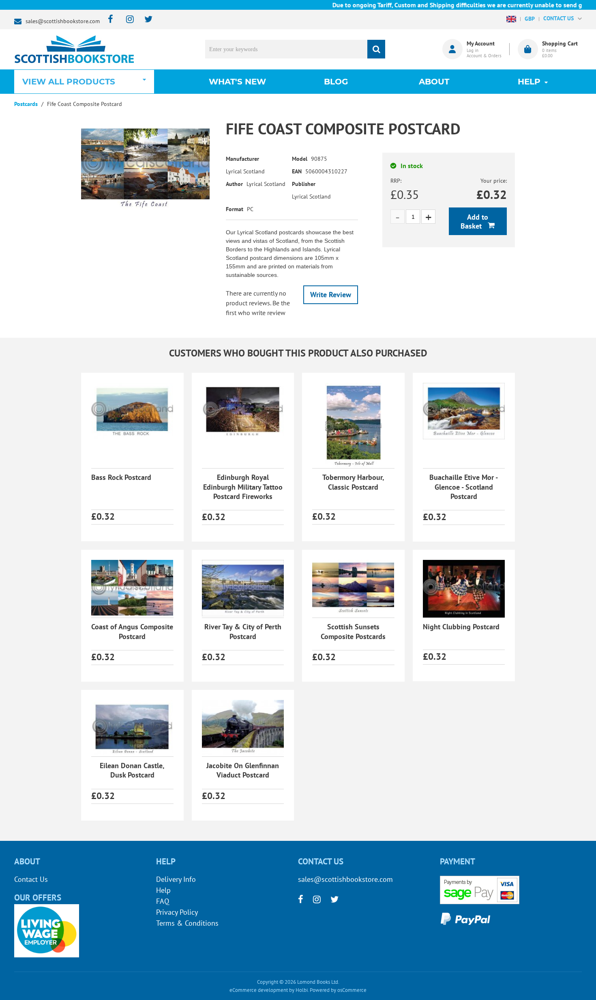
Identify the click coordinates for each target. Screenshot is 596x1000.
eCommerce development (258, 990)
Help (163, 890)
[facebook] (108, 20)
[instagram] (126, 20)
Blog (336, 81)
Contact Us (31, 879)
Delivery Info (176, 879)
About (434, 81)
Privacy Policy (177, 912)
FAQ (162, 901)
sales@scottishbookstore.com (63, 21)
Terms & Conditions (187, 923)
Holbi (302, 990)
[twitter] (144, 20)
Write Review (330, 294)
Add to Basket (474, 221)
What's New (237, 81)
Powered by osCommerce (338, 990)
